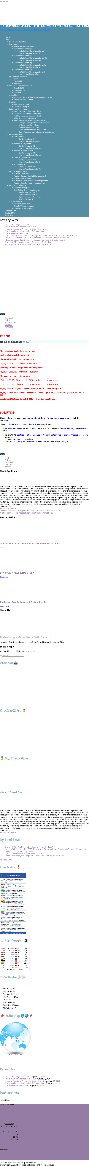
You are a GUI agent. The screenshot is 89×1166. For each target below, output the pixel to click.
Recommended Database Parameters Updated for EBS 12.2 (26, 513)
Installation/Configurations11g (32, 65)
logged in (15, 651)
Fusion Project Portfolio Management (31, 181)
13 (9, 1134)
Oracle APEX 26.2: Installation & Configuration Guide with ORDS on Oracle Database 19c (41, 235)
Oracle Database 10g (23, 56)
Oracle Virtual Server (23, 208)
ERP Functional (16, 134)
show (26, 341)
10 (1, 1134)
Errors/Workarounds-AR (30, 155)
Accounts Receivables (23, 150)
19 (6, 1137)
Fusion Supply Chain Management (29, 183)
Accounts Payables (22, 144)
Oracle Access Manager (29, 194)
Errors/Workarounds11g (29, 67)
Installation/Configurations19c (32, 51)
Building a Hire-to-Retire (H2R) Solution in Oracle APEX (28, 244)
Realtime (11, 1054)
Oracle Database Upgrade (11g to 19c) (20, 227)
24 (1, 1140)
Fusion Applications (18, 171)
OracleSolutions (17, 1163)
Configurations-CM (27, 160)
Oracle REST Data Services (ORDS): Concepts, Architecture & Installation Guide (37, 238)
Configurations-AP (27, 146)
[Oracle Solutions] (11, 33)
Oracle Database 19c (23, 49)
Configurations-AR (27, 153)
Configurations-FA (27, 167)
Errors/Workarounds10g (30, 60)
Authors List (10, 211)
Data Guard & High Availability (17, 225)
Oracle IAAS (19, 88)
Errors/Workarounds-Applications (7, 306)
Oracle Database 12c (23, 69)
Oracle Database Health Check (17, 233)
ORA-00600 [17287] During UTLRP (17, 573)
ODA (16, 79)
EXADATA (18, 81)
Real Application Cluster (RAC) (27, 116)
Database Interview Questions (27, 113)
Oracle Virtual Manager (24, 206)
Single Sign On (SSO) (28, 192)
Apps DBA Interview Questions (27, 111)
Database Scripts (21, 107)
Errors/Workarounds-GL (30, 141)
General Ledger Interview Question (34, 123)
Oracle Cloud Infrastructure (21, 86)
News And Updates (17, 42)
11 (4, 1134)
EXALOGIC (18, 83)
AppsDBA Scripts (21, 104)
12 (6, 1134)
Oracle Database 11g (23, 63)
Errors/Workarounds (23, 100)
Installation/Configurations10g (33, 58)
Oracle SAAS (19, 93)
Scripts (12, 102)
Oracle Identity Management (27, 190)
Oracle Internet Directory (30, 197)
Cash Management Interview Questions (36, 132)
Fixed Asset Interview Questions (33, 130)
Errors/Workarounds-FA (30, 169)
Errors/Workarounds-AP (30, 148)
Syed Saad (3, 301)
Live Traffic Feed (13, 876)
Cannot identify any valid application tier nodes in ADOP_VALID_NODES (34, 856)
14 (12, 1134)
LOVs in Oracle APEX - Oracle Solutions (12, 881)
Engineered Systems (18, 76)
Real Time (12, 933)
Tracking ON (19, 933)
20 (9, 1137)
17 (1, 1137)
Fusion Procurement (23, 178)
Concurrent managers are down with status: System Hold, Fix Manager (33, 511)
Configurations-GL (27, 139)
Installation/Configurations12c (32, 72)
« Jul (2, 1145)
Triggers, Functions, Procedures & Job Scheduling (25, 229)
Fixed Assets (19, 164)
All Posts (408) (6, 860)
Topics (8, 39)
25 (4, 1140)
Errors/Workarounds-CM (30, 162)
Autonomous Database (24, 46)
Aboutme (9, 215)
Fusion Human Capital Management (30, 176)
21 (12, 1137)
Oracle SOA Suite (26, 199)
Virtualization (15, 201)
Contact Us (10, 213)
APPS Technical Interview (25, 118)
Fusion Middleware (17, 185)
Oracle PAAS (19, 90)
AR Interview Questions (29, 127)
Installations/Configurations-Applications (33, 97)
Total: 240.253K (11, 969)
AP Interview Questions (29, 125)
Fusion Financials (21, 174)
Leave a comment (3, 309)
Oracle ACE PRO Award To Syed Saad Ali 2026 (23, 853)
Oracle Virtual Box (22, 204)
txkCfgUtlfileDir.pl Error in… (16, 929)
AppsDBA (13, 95)
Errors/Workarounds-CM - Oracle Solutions (12, 919)
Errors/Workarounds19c (30, 53)
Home (7, 37)
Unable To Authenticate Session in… (12, 903)
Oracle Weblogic (21, 187)
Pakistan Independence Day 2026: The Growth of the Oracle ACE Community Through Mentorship (45, 849)
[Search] (1, 655)
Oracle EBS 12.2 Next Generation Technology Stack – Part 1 (29, 242)
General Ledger (20, 137)
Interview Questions (18, 109)
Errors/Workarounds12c (29, 74)
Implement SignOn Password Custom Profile (23, 602)
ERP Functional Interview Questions (30, 120)
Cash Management (22, 157)
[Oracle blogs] (6, 1119)
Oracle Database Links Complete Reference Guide (25, 231)
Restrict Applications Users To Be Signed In (26, 637)
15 (14, 1134)
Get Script (6, 933)
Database (13, 44)
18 (4, 1137)
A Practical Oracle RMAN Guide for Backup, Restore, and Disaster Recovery (35, 240)
